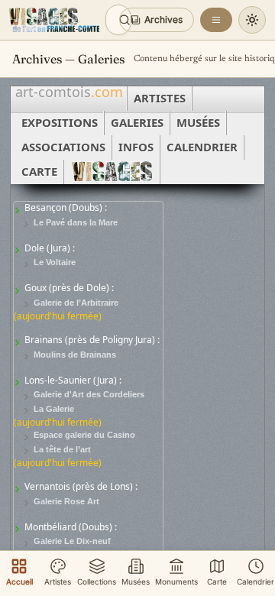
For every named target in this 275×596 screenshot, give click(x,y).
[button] (156, 20)
